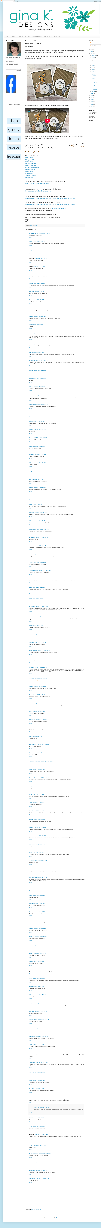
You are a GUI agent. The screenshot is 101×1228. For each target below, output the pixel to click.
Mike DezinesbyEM (33, 233)
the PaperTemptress (33, 1153)
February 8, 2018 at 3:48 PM (42, 728)
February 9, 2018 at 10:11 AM (39, 1072)
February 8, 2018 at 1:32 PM (40, 642)
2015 (92, 97)
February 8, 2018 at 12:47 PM (38, 554)
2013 (92, 101)
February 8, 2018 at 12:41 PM (42, 537)
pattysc (30, 241)
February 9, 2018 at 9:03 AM (40, 1028)
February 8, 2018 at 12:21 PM (41, 512)
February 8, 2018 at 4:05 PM (43, 744)
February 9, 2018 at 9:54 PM (39, 1126)
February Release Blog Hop (94, 80)
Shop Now (20, 36)
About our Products (37, 36)
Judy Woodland (32, 877)
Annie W (31, 283)
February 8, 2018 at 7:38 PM (41, 860)
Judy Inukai (31, 512)
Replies (32, 1105)
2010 (92, 106)
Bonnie (30, 887)
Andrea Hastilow (32, 777)
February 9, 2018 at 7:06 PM (43, 1107)
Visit (8, 114)
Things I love (57, 36)
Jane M (30, 978)
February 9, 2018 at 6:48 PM (38, 1088)
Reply (30, 237)
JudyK (30, 1117)
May (93, 67)
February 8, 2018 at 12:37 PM (42, 529)
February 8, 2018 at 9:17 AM (40, 324)
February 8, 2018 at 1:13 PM (42, 616)
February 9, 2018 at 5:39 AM (38, 961)
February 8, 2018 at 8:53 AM (39, 266)
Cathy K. (31, 786)
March (93, 71)
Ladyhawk (31, 642)
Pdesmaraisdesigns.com (34, 761)
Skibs (30, 945)
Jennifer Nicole (32, 678)
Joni (30, 625)
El (29, 579)
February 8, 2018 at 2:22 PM (40, 667)
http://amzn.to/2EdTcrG (59, 208)
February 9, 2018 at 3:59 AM (40, 953)
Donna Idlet (29, 162)
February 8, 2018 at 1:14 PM (37, 625)
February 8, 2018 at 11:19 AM (39, 454)
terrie (30, 291)
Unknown (31, 316)
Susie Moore (29, 173)
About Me (27, 36)
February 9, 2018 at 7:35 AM (41, 1003)
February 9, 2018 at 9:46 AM (38, 1044)
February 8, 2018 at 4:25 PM (39, 769)
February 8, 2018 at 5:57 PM (40, 827)
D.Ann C (31, 1097)
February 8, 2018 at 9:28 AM (37, 333)
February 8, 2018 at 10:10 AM (40, 370)
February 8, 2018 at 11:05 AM (42, 437)
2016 (92, 95)
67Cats (30, 895)
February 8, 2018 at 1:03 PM (38, 598)
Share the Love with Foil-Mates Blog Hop (94, 87)
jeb (29, 333)
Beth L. (30, 504)
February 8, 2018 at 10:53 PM (41, 936)
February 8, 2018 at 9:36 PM (39, 920)
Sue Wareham (32, 728)
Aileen (30, 986)
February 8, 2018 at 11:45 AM (39, 471)
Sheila (30, 446)
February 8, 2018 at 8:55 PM (39, 903)
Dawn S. (31, 920)
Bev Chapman (32, 1036)
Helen (30, 970)
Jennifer (31, 903)
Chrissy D (31, 1028)
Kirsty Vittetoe (32, 1178)
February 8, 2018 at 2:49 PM (42, 678)
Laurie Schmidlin (30, 166)
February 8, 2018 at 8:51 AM (41, 250)
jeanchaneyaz (32, 616)
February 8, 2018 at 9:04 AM (38, 291)
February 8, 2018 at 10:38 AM (39, 421)
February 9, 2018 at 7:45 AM (43, 1019)
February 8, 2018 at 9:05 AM (38, 299)
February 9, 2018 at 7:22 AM (40, 994)
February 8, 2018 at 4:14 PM (38, 752)
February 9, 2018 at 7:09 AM (39, 978)
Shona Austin (32, 537)
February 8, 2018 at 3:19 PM (39, 703)
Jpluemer (31, 911)
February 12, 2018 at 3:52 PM (42, 1178)
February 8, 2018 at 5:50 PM (38, 794)
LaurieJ (30, 634)
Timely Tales (32, 250)
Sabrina (31, 694)
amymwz (31, 545)
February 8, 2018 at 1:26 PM (39, 634)
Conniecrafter (32, 1062)
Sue (30, 1162)
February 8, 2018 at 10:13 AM (39, 378)
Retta (30, 479)
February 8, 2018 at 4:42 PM (43, 777)
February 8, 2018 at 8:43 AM (44, 233)
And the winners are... (94, 75)
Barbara (31, 378)
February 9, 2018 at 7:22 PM (38, 1117)
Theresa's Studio (33, 1019)
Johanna (31, 487)
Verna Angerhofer (33, 650)
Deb (30, 869)
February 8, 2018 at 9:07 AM (37, 308)
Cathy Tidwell (29, 160)
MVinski (31, 454)
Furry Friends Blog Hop (94, 83)
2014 (92, 99)
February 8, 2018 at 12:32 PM (40, 520)
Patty (30, 752)
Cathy (30, 587)
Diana (30, 794)
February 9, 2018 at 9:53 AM (38, 1053)
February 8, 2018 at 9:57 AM (42, 360)
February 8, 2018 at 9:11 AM (40, 316)
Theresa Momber (30, 175)
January (93, 91)
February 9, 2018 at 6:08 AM (38, 970)
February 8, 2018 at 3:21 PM (39, 711)
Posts (92, 43)
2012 (92, 103)
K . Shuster (31, 667)
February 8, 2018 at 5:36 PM (39, 786)
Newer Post (28, 1207)
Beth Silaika (29, 158)
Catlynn (31, 703)
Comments (93, 45)
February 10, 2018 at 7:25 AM (41, 1134)
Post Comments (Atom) (36, 1209)
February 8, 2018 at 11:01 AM (40, 429)
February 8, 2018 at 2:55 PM (40, 686)
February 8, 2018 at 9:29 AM (37, 344)
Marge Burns (32, 404)
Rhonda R (31, 953)
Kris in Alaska (32, 1170)
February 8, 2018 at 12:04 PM (40, 487)
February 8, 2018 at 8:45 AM (39, 241)
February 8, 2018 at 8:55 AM (38, 275)
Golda (30, 1044)
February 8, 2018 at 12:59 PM (38, 587)
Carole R (31, 421)
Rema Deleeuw (30, 169)
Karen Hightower (30, 164)
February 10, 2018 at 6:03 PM (37, 1162)
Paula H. (31, 562)
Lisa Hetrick (29, 177)
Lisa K (30, 352)
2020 (92, 51)
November (94, 55)
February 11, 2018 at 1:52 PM (42, 1170)
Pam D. (30, 1126)
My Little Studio (48, 36)
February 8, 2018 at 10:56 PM (38, 945)
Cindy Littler (31, 1003)
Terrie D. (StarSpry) (33, 570)
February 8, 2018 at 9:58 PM (40, 928)
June (93, 65)
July (93, 63)
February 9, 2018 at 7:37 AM (41, 1011)
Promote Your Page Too (11, 94)
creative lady (32, 860)
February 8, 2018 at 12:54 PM (36, 579)
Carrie (30, 1088)
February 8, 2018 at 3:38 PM (41, 719)
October (93, 57)
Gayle (30, 810)
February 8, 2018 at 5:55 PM (40, 819)
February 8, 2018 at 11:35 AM (40, 462)
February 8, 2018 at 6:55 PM (40, 835)
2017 (92, 93)
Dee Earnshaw (32, 529)
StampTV (12, 36)
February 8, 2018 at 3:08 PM (39, 694)
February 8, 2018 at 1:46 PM (43, 650)
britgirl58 (31, 835)
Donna (30, 961)
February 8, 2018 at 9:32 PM (40, 911)
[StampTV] (11, 92)
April (93, 69)
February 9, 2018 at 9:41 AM (42, 1036)
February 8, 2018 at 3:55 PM (38, 736)
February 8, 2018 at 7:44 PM (42, 877)
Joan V (30, 1072)
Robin (30, 554)
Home (6, 36)
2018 (92, 53)
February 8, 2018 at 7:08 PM (38, 852)
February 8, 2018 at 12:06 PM (40, 496)
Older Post (82, 1207)
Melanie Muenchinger (32, 167)
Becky (30, 275)
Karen (30, 1053)
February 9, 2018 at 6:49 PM (39, 1097)
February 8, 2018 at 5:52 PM (38, 810)
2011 (92, 104)
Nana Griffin (31, 1011)
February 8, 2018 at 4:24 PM (47, 761)
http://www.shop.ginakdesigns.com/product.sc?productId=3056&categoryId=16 (50, 204)
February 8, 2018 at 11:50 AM (38, 479)
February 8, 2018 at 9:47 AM (38, 352)
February (94, 73)
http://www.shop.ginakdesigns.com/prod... (38, 183)
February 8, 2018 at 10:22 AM (41, 404)
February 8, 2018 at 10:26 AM (40, 413)
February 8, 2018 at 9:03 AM (39, 283)
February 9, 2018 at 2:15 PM (39, 1080)
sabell (30, 852)
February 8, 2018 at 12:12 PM (39, 504)
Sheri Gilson (29, 172)
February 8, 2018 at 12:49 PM (39, 562)
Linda (30, 736)
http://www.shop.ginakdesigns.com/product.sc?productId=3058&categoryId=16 (50, 198)
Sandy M (31, 471)
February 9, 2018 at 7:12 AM (38, 986)
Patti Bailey (31, 936)
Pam (30, 299)
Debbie (30, 769)
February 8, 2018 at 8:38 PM (39, 887)
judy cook (31, 496)
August (93, 62)
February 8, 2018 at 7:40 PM (37, 869)
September (94, 59)
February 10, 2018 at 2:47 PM (45, 1153)
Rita (30, 308)
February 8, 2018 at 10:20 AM (40, 395)
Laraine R (31, 1145)
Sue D (30, 802)
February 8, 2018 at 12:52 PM (44, 570)
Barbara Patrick (32, 744)
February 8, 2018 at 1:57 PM (45, 659)
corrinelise (31, 324)
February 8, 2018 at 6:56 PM (41, 844)
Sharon (30, 711)
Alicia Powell (32, 719)
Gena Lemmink (32, 437)
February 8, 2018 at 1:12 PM (42, 606)
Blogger (57, 1217)
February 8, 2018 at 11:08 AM (38, 446)
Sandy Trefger (32, 360)
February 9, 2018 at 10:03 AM (42, 1062)
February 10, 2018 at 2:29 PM (40, 1145)
